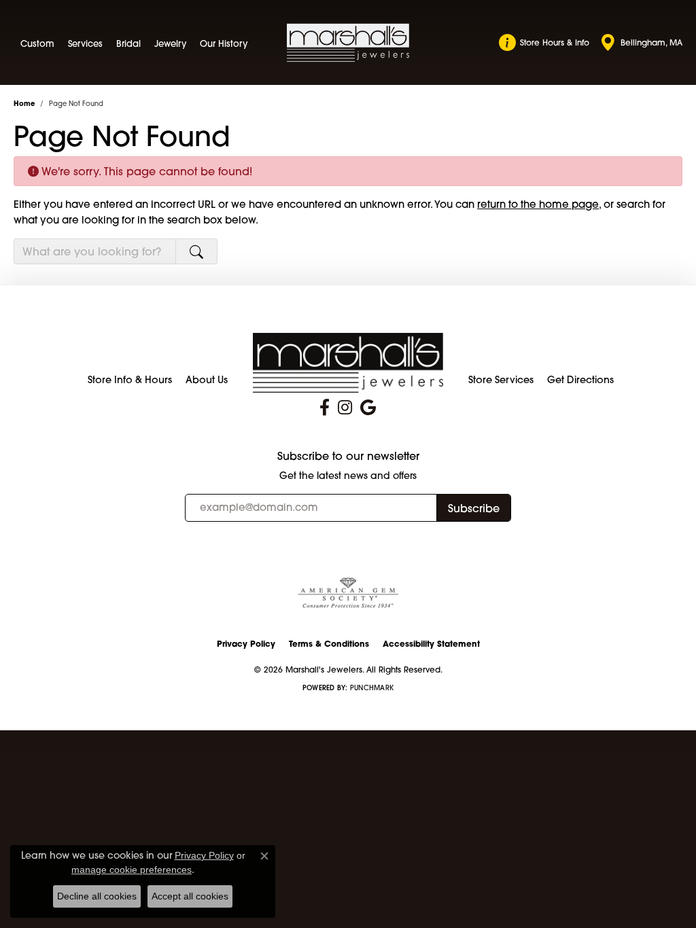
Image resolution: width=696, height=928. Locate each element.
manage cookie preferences (131, 869)
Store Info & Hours (130, 380)
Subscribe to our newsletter (348, 456)
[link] (544, 42)
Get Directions (580, 380)
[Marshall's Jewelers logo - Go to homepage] (348, 42)
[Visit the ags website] (348, 593)
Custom (37, 43)
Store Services (501, 380)
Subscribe (474, 508)
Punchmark (372, 687)
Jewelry (170, 43)
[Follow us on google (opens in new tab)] (368, 407)
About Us (207, 380)
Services (85, 43)
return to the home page (538, 204)
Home (24, 103)
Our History (223, 43)
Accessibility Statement (431, 644)
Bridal (128, 43)
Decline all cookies (97, 896)
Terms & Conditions (329, 644)
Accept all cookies (190, 896)
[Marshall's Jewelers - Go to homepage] (348, 361)
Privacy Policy (246, 644)
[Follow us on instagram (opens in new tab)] (345, 407)
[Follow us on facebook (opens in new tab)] (324, 407)
